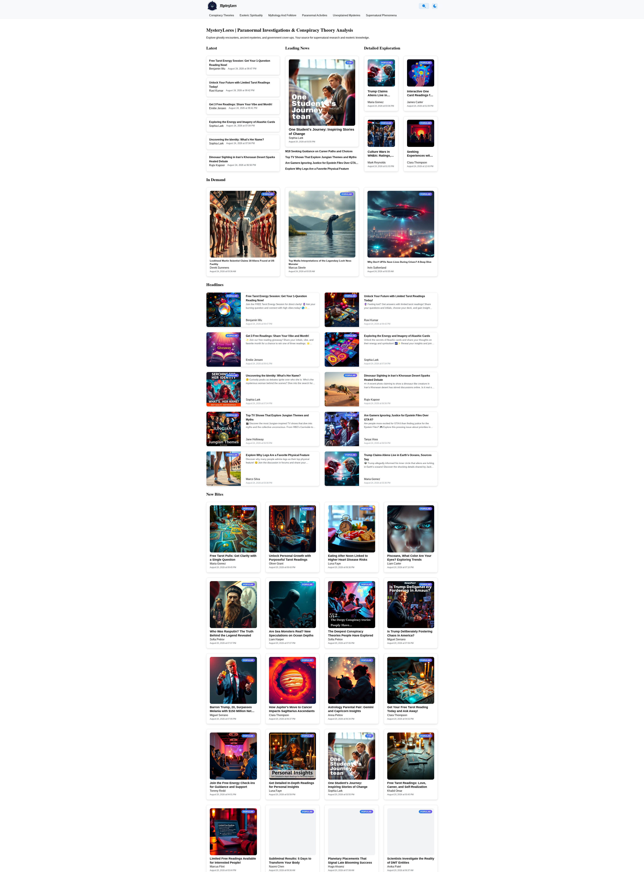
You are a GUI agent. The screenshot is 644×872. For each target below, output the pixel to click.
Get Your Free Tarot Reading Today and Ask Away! (407, 709)
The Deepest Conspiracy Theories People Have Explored (350, 633)
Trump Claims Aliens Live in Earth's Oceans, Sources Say (379, 93)
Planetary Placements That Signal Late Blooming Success (350, 860)
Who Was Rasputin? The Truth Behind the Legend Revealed (231, 633)
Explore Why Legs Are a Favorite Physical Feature (317, 168)
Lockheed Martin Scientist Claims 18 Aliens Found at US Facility (242, 262)
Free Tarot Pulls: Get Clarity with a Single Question (233, 557)
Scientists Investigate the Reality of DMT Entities (410, 860)
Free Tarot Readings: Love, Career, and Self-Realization (407, 785)
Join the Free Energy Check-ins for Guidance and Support (232, 785)
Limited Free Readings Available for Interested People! (233, 860)
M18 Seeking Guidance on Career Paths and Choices (319, 151)
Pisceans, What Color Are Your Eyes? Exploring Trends (409, 557)
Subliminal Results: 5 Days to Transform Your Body (290, 860)
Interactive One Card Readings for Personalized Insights (420, 93)
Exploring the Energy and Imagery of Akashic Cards (242, 122)
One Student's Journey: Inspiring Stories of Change (321, 132)
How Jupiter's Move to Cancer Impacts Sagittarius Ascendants (292, 709)
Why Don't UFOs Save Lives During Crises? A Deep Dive (399, 262)
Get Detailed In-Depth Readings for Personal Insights (291, 785)
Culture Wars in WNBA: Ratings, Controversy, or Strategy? (379, 154)
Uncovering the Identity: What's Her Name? (236, 139)
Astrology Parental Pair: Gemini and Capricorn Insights (350, 709)
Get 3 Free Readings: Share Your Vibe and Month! (240, 104)
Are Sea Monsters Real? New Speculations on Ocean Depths (291, 633)
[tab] (221, 15)
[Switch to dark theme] (435, 6)
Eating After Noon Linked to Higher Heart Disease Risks (348, 557)
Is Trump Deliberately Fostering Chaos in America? (409, 633)
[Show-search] (424, 6)
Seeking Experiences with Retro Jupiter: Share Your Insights (419, 154)
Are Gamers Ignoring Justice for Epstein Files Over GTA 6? (320, 163)
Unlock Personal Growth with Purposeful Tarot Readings (290, 557)
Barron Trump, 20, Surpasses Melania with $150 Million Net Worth (231, 709)
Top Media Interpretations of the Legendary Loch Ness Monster (320, 262)
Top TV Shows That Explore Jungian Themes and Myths (321, 157)
